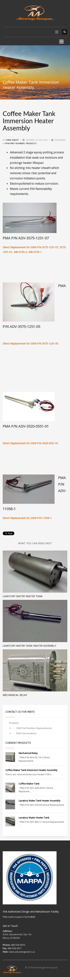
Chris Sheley (12, 140)
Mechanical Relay (15, 695)
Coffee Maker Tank (29, 783)
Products (31, 143)
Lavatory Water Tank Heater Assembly (29, 645)
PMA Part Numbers (15, 143)
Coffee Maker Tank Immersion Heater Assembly (31, 770)
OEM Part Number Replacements (34, 728)
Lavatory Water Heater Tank (23, 596)
